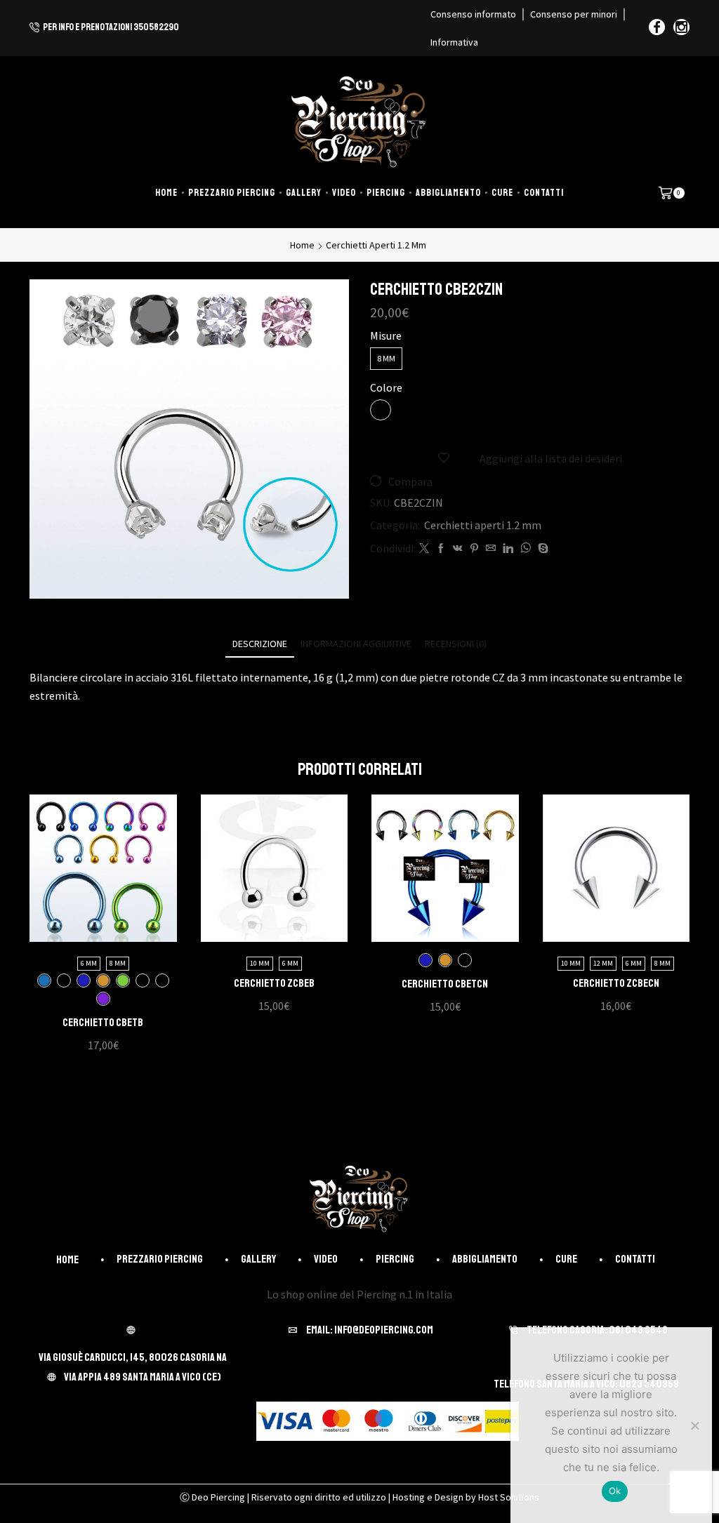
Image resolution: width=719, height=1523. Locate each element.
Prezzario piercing (231, 193)
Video (344, 193)
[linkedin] (508, 549)
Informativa (454, 42)
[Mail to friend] (490, 549)
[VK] (457, 549)
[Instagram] (681, 28)
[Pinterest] (474, 549)
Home (166, 193)
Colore (386, 387)
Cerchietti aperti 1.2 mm (376, 245)
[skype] (541, 549)
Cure (502, 193)
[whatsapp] (525, 549)
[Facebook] (657, 28)
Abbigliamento (448, 193)
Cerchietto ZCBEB (274, 983)
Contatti (544, 193)
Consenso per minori (573, 14)
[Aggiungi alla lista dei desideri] (88, 873)
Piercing (386, 193)
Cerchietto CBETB (102, 1023)
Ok (615, 1490)
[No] (694, 1425)
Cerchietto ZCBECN (616, 983)
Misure (386, 335)
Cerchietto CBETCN (445, 984)
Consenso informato (473, 14)
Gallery (304, 193)
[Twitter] (424, 549)
